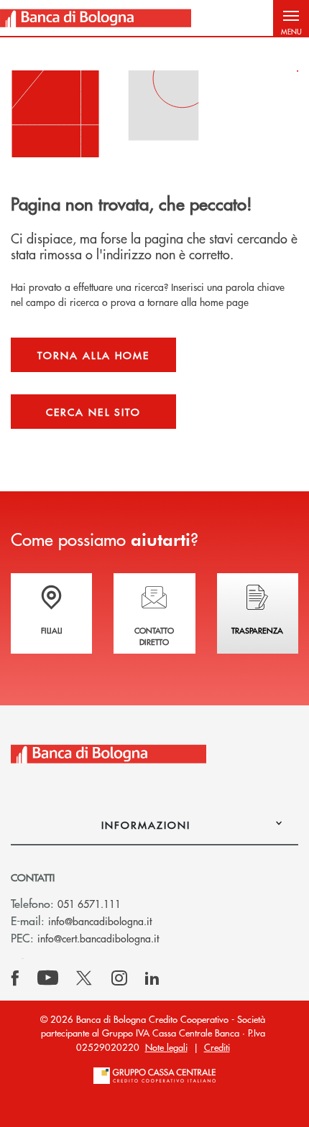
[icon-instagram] (119, 978)
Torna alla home (93, 355)
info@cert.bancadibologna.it (98, 938)
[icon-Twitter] (85, 978)
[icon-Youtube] (48, 978)
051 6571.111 (89, 903)
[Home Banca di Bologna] (95, 18)
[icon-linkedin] (152, 978)
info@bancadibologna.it (100, 921)
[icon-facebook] (15, 978)
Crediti (217, 1047)
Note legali (166, 1047)
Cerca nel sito (93, 411)
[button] (291, 18)
